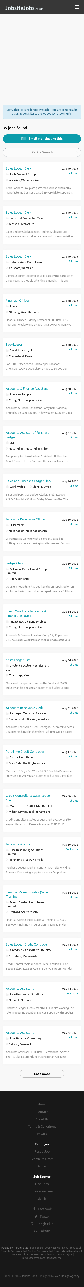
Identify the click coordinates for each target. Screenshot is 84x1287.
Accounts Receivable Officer (26, 519)
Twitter (45, 1216)
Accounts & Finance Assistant (27, 388)
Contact (42, 1111)
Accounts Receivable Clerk (24, 707)
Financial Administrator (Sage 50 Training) (29, 894)
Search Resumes (42, 1159)
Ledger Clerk (14, 563)
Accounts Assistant (20, 844)
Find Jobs (42, 1184)
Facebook (45, 1209)
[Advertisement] (42, 56)
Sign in (42, 1166)
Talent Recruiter (19, 1254)
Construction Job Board (43, 1254)
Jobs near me (54, 1258)
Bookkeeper (14, 344)
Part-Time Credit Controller (25, 751)
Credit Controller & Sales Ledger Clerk (28, 798)
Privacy (42, 1134)
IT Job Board (36, 1247)
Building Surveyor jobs (40, 1251)
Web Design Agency (67, 1276)
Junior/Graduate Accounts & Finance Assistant (26, 613)
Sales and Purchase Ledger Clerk (28, 481)
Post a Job (42, 1151)
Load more (42, 1074)
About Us (42, 1119)
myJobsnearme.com (33, 1258)
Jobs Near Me (52, 1247)
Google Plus (44, 1224)
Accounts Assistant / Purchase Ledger (27, 435)
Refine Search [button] (42, 152)
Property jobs (65, 1254)
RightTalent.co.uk (71, 1247)
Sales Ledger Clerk (18, 168)
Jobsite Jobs (29, 1276)
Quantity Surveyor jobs (13, 1251)
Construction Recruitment (68, 1251)
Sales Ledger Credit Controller (27, 944)
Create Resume (42, 1191)
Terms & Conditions (42, 1126)
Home (42, 1104)
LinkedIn (45, 1231)
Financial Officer (17, 300)
